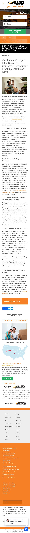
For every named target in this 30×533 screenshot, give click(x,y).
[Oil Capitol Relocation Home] (16, 3)
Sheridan (7, 439)
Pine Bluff (18, 417)
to (26, 20)
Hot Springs (18, 423)
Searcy (17, 414)
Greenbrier (18, 426)
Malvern (7, 420)
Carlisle (17, 433)
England (7, 429)
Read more (7, 378)
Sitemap (5, 493)
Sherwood (18, 439)
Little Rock (18, 420)
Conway (18, 429)
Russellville (8, 417)
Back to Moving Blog (9, 383)
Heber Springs (8, 426)
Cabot (6, 436)
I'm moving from (21, 13)
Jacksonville (8, 423)
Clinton (7, 433)
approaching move (17, 119)
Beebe (7, 414)
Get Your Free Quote (15, 31)
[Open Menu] (3, 3)
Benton (17, 436)
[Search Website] (22, 502)
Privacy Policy (6, 491)
